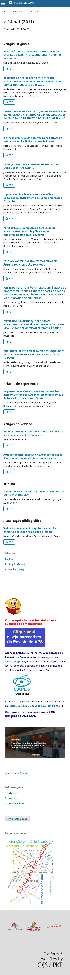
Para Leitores (12, 793)
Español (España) (14, 569)
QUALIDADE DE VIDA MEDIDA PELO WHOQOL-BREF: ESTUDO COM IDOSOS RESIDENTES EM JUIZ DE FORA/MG (34, 354)
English (9, 559)
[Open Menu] (3, 3)
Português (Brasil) (15, 564)
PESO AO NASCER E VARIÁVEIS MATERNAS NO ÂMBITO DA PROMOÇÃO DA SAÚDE (30, 263)
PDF (10, 68)
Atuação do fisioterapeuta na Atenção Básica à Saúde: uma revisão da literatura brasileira (32, 456)
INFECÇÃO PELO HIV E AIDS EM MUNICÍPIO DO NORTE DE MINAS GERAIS (31, 166)
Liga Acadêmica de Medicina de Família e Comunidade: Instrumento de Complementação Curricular (32, 198)
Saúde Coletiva (18, 705)
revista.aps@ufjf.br (15, 661)
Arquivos (17, 11)
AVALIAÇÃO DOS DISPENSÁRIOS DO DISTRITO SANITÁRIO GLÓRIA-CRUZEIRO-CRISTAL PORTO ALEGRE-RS (32, 55)
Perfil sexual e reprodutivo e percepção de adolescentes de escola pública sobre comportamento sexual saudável (29, 231)
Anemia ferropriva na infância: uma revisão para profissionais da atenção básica (33, 433)
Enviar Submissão (17, 818)
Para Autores (11, 798)
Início (6, 11)
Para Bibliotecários (14, 803)
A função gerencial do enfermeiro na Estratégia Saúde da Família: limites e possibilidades (32, 139)
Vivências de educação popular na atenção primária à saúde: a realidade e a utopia (29, 530)
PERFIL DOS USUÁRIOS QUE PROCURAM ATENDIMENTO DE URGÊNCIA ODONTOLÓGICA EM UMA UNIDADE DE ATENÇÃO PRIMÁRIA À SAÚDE (33, 324)
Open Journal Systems (17, 773)
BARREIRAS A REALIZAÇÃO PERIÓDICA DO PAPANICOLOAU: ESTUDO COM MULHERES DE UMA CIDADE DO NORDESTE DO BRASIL (33, 81)
